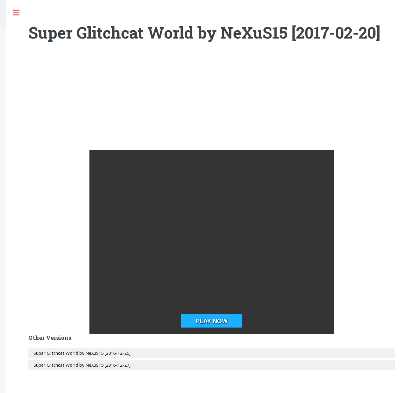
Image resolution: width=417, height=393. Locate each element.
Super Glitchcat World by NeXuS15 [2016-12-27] (82, 365)
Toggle (16, 12)
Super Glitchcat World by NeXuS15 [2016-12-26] (82, 353)
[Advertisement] (211, 101)
